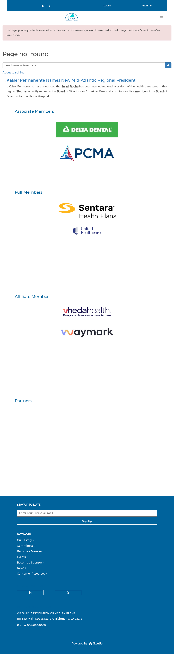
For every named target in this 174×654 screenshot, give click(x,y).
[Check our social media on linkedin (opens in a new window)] (43, 6)
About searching (13, 72)
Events (21, 557)
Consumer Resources (31, 573)
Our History (24, 540)
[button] (168, 29)
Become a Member (29, 551)
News (20, 568)
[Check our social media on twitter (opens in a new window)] (50, 6)
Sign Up (87, 521)
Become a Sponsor (29, 562)
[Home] (71, 17)
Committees (25, 545)
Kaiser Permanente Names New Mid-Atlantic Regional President (71, 80)
